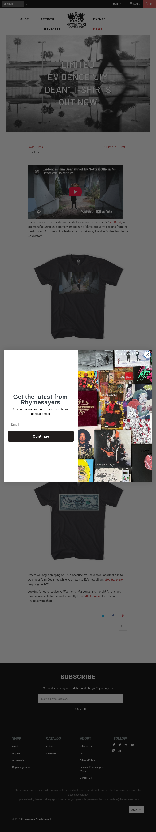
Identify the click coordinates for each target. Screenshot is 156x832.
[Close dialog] (147, 354)
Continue (41, 436)
